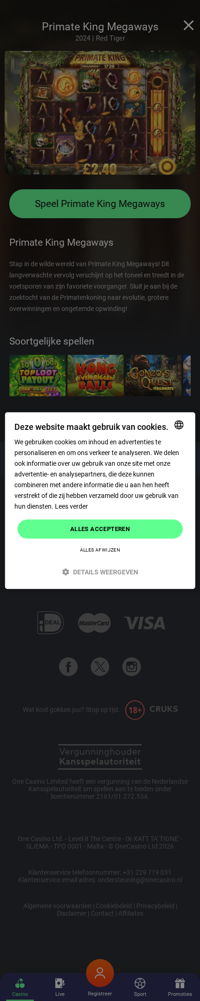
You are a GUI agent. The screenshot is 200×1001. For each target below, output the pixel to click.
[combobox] (178, 424)
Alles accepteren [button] (100, 528)
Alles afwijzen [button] (100, 549)
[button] (100, 571)
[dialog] (100, 500)
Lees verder (71, 507)
